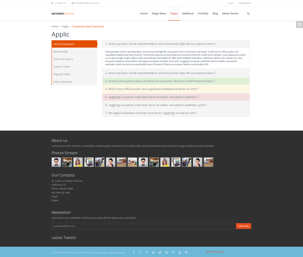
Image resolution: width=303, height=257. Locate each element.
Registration (245, 3)
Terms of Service (117, 252)
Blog (215, 13)
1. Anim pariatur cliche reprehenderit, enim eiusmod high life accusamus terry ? (160, 44)
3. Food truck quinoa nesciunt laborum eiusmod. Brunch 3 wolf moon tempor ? (160, 81)
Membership (60, 51)
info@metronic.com (68, 196)
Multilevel (188, 13)
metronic (64, 200)
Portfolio (203, 13)
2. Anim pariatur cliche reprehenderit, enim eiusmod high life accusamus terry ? (160, 73)
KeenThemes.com (215, 251)
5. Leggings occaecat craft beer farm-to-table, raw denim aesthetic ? (152, 97)
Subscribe (243, 226)
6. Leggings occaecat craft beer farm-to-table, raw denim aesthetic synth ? (156, 105)
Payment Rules (61, 74)
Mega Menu (159, 13)
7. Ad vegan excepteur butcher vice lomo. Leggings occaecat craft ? (151, 113)
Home (144, 13)
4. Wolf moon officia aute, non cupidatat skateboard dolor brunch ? (151, 89)
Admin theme (230, 13)
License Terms (61, 66)
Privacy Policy (100, 252)
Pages (174, 13)
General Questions (63, 44)
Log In (231, 3)
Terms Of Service (63, 59)
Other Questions (62, 81)
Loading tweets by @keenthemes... (70, 241)
